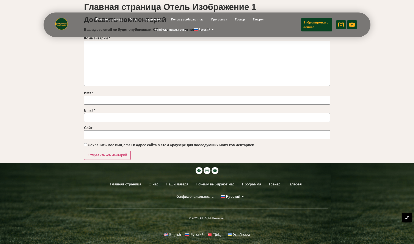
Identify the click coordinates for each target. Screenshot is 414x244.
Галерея (258, 19)
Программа (219, 19)
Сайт (88, 128)
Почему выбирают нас (187, 19)
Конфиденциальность (170, 29)
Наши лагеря (154, 19)
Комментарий (97, 38)
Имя (88, 93)
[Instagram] (207, 170)
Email (89, 110)
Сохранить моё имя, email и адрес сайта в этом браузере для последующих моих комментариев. (171, 145)
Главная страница (109, 19)
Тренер (240, 19)
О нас (134, 19)
